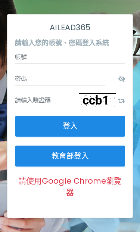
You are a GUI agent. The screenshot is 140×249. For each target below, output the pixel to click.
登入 (70, 126)
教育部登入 (70, 156)
